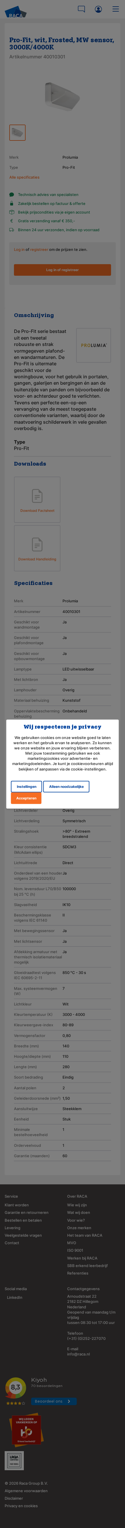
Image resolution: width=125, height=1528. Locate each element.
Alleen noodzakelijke (66, 786)
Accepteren (26, 798)
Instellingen (26, 786)
